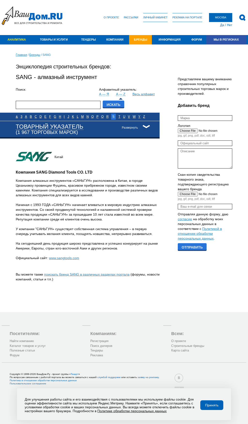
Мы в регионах (226, 39)
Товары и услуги (54, 39)
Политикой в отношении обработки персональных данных (200, 233)
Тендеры (88, 39)
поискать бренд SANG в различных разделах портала (87, 274)
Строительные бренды (187, 346)
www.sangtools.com (64, 258)
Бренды (140, 39)
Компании (115, 39)
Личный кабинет (155, 17)
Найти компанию (22, 341)
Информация (170, 39)
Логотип (184, 126)
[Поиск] (242, 17)
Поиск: (21, 89)
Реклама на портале (187, 17)
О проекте (111, 17)
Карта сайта (180, 350)
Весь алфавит (143, 94)
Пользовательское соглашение (28, 383)
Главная (21, 55)
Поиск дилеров (101, 346)
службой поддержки (109, 377)
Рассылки (131, 17)
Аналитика (17, 39)
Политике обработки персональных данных (132, 411)
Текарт (74, 374)
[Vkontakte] (179, 378)
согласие (185, 219)
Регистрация (99, 341)
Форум (196, 39)
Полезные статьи (22, 350)
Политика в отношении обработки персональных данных (43, 380)
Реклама (96, 355)
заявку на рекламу (148, 377)
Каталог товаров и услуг (28, 346)
